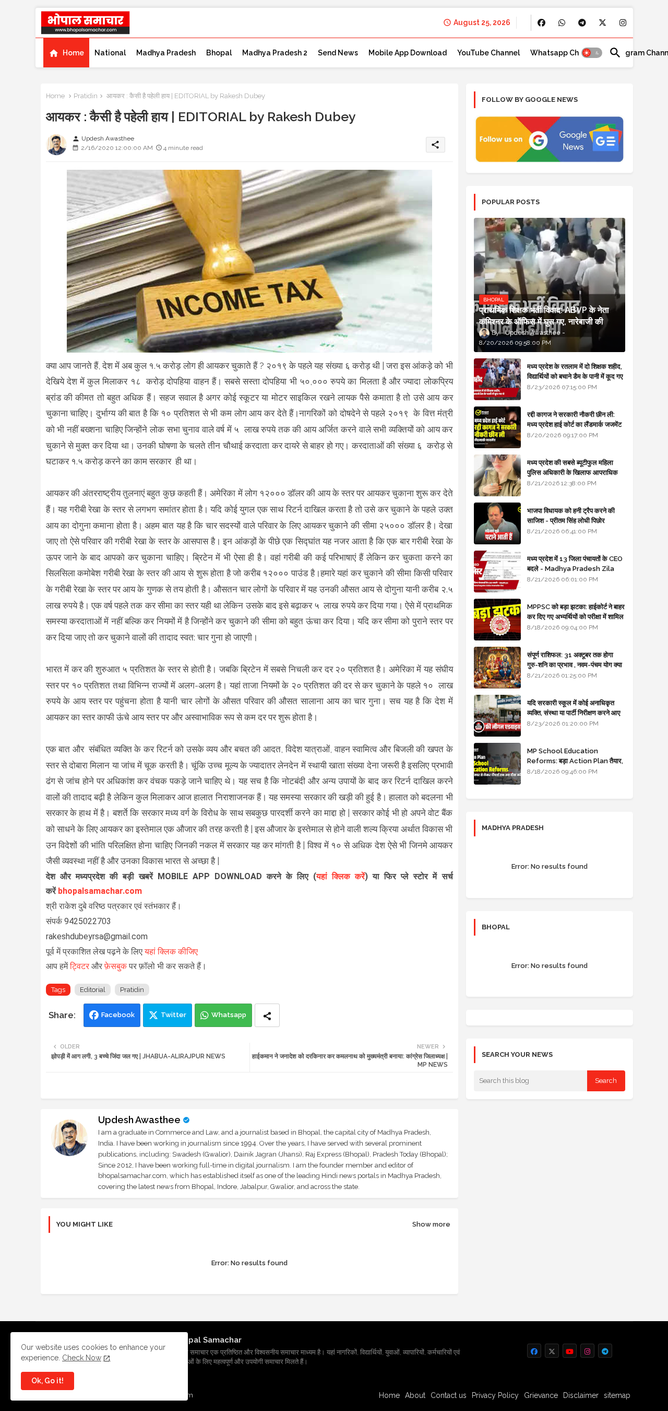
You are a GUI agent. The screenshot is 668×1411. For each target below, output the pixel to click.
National (110, 53)
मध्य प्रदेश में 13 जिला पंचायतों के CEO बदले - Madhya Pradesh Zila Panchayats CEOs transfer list (575, 573)
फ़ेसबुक (116, 966)
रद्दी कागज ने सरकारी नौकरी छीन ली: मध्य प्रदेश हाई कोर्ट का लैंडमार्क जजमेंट (574, 419)
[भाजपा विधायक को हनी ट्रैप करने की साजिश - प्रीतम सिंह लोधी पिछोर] (497, 523)
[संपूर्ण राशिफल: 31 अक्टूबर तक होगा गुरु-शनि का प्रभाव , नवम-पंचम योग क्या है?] (497, 668)
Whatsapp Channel (564, 53)
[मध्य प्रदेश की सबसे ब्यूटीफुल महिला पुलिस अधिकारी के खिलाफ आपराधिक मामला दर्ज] (497, 475)
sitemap (617, 1395)
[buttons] (541, 23)
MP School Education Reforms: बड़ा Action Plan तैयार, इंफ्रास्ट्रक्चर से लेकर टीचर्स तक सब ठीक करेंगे (575, 765)
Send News (338, 53)
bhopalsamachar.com (100, 891)
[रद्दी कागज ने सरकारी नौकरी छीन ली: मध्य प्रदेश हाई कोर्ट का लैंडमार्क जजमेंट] (497, 427)
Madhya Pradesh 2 (274, 53)
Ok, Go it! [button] (47, 1381)
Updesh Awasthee (139, 1119)
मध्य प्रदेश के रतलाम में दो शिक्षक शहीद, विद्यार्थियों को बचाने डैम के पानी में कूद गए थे (575, 376)
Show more (431, 1224)
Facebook (118, 1015)
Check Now (81, 1358)
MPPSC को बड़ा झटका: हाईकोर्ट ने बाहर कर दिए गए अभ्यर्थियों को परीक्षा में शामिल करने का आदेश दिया (576, 616)
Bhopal (219, 53)
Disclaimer (581, 1395)
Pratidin (86, 96)
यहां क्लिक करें (340, 876)
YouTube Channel (488, 53)
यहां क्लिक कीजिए (171, 952)
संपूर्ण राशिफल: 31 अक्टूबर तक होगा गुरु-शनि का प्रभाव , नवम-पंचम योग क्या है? (574, 664)
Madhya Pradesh (166, 53)
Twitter (173, 1015)
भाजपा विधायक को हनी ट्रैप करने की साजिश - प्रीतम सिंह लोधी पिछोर (571, 515)
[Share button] (267, 1015)
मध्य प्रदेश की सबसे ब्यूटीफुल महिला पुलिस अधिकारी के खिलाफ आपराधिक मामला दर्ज (572, 472)
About (415, 1395)
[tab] (66, 52)
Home (73, 53)
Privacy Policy (495, 1395)
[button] (591, 53)
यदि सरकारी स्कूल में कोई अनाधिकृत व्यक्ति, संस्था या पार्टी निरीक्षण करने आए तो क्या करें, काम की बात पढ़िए (574, 712)
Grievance (541, 1395)
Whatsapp (228, 1015)
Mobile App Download (407, 53)
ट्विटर (80, 966)
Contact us (449, 1395)
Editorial (92, 990)
